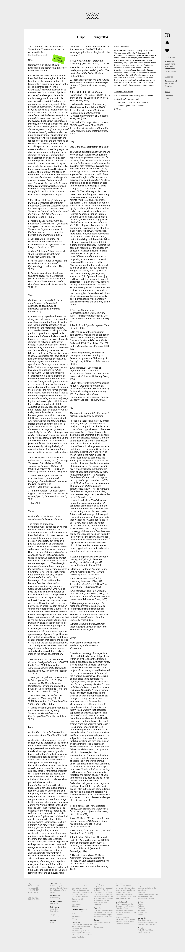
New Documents (144, 931)
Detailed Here (54, 911)
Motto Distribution (78, 936)
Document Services (57, 916)
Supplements (170, 63)
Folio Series (169, 61)
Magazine (169, 66)
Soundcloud (142, 912)
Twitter (140, 904)
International (170, 83)
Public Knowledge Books (80, 931)
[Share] (167, 50)
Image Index (170, 68)
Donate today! (99, 926)
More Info (168, 85)
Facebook (169, 95)
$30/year (75, 901)
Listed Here (54, 909)
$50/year (75, 906)
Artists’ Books (170, 71)
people (109, 914)
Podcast (141, 906)
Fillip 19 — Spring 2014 (92, 36)
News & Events (167, 42)
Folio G (58, 59)
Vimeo (140, 914)
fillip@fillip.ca (33, 892)
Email (167, 98)
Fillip (92, 15)
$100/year (75, 918)
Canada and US (171, 81)
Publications (167, 35)
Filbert (52, 922)
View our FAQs (33, 896)
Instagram (141, 910)
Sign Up (141, 919)
